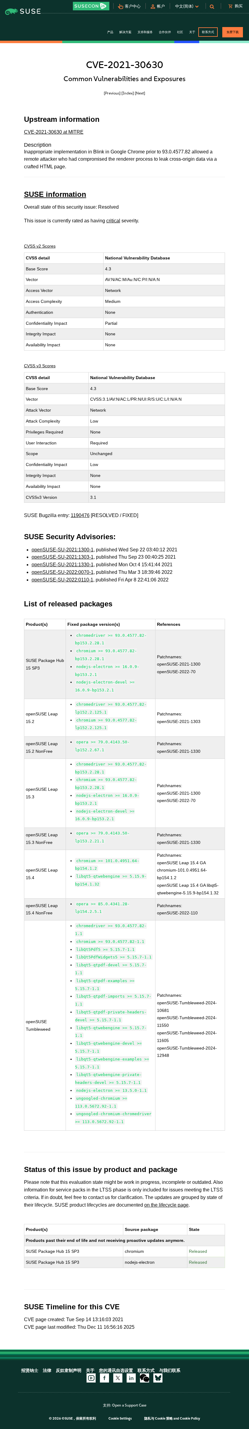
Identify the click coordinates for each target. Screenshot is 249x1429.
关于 (90, 1370)
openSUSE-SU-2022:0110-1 (62, 579)
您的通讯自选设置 (116, 1370)
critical (113, 220)
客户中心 (133, 6)
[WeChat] (144, 1378)
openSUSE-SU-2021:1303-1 (63, 557)
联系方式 (208, 32)
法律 (47, 1370)
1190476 (80, 515)
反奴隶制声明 (68, 1370)
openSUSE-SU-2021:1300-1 (63, 549)
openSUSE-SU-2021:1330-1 (63, 564)
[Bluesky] (157, 1378)
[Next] (140, 93)
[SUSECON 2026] (91, 6)
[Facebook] (104, 1378)
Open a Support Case (129, 1405)
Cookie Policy (190, 1418)
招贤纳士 (29, 1370)
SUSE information (55, 194)
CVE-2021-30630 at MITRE (54, 132)
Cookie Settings (120, 1418)
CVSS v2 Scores (40, 246)
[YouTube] (91, 1378)
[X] (117, 1378)
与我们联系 (169, 1370)
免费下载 (233, 32)
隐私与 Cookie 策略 (158, 1418)
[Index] (127, 93)
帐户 (161, 6)
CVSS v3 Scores (40, 365)
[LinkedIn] (131, 1378)
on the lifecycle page (166, 1205)
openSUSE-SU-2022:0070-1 (63, 572)
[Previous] (112, 93)
